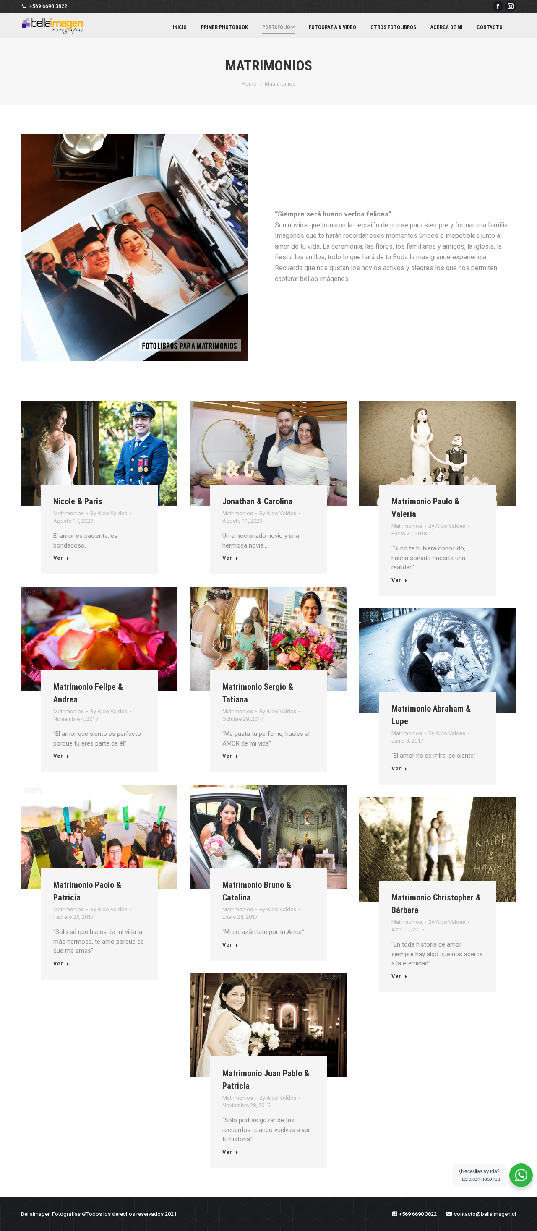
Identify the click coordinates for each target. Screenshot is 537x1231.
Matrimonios (68, 513)
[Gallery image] (99, 453)
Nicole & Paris (77, 501)
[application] (134, 247)
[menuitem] (180, 27)
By (108, 513)
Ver (58, 558)
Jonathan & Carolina (257, 501)
